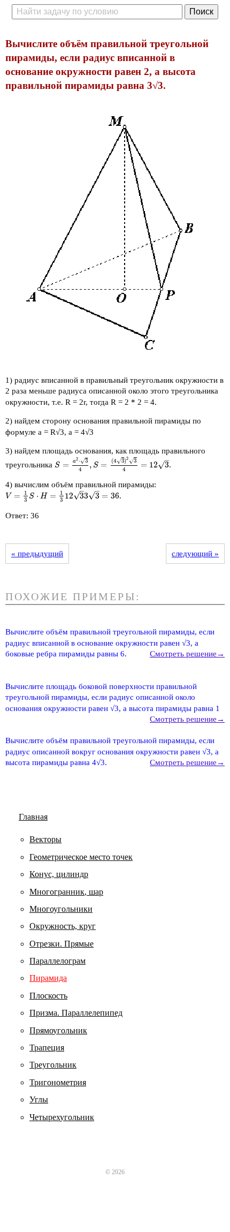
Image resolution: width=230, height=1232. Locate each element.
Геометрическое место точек (81, 856)
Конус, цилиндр (58, 874)
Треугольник (52, 1064)
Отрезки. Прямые (61, 943)
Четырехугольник (61, 1117)
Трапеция (46, 1047)
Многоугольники (61, 908)
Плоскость (48, 995)
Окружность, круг (62, 926)
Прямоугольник (58, 1030)
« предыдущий (37, 553)
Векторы (45, 839)
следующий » (195, 553)
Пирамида (48, 977)
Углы (38, 1099)
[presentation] (112, 464)
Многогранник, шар (66, 891)
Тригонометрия (57, 1082)
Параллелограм (57, 960)
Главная (33, 816)
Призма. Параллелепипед (75, 1012)
